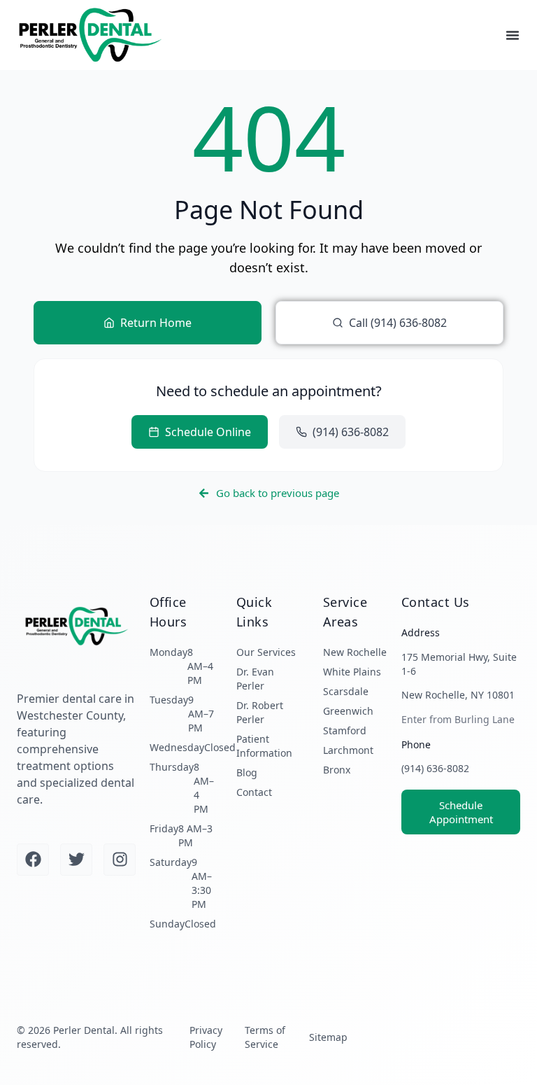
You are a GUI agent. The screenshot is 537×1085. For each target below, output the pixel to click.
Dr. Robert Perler (259, 712)
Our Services (266, 652)
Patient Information (264, 746)
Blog (246, 772)
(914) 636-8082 (435, 768)
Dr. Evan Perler (255, 678)
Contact (254, 792)
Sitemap (328, 1037)
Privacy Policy (205, 1037)
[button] (512, 35)
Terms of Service (265, 1037)
